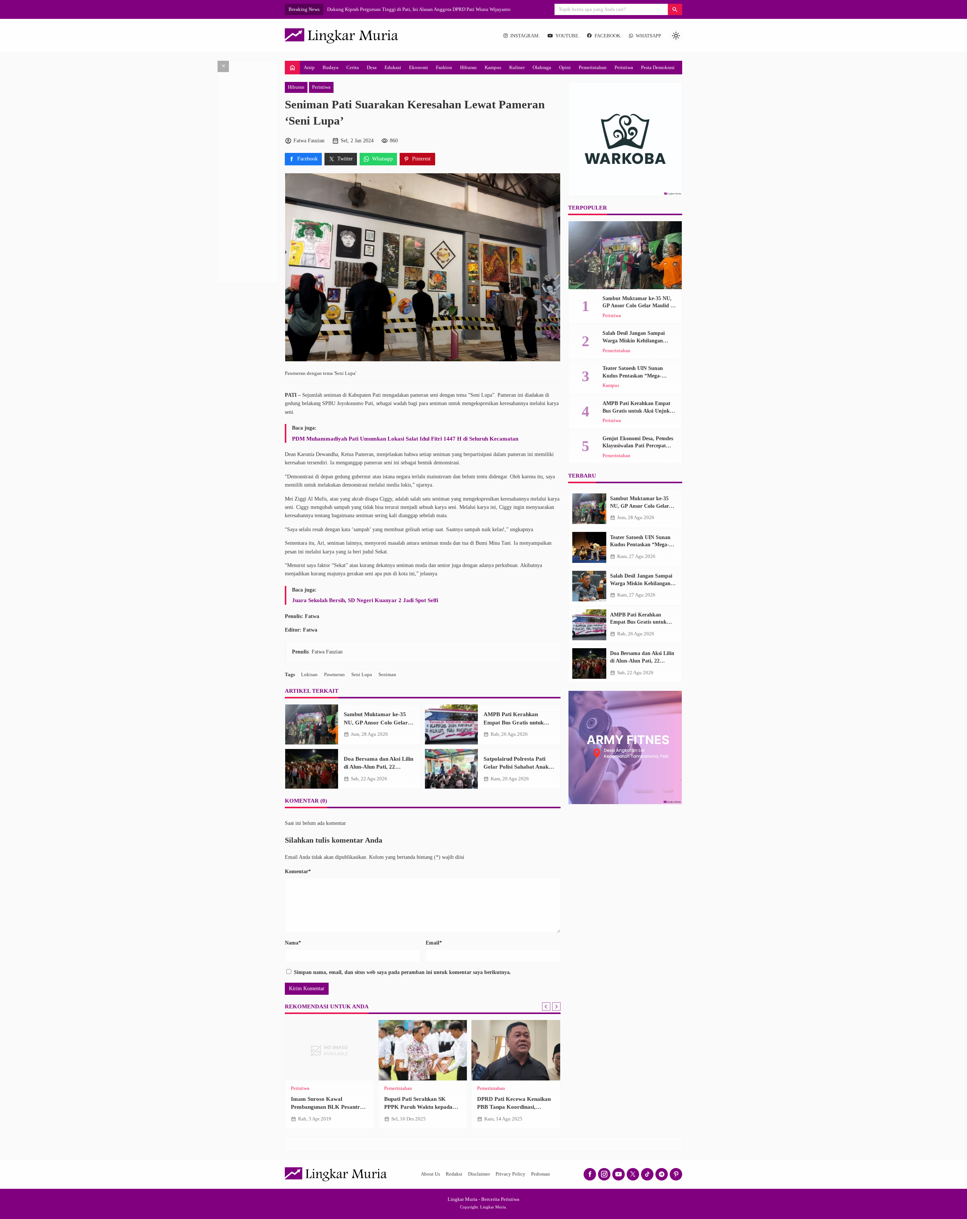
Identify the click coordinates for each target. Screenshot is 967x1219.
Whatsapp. (649, 36)
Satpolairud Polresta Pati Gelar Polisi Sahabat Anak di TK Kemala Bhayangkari (519, 766)
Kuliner (517, 67)
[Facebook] (590, 1174)
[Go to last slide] (546, 1006)
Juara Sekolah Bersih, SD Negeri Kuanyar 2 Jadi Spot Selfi (365, 600)
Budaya (330, 67)
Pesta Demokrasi (658, 67)
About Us (430, 1174)
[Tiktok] (647, 1174)
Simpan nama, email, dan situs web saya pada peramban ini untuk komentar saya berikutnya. (402, 972)
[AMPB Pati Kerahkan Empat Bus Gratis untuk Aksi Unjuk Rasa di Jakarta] (451, 724)
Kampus (493, 67)
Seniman (387, 674)
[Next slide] (556, 1006)
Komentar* (298, 871)
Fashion (444, 67)
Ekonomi (418, 67)
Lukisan (309, 674)
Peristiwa (624, 67)
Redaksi (454, 1174)
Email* (434, 943)
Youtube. (567, 36)
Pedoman (540, 1174)
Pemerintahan (593, 67)
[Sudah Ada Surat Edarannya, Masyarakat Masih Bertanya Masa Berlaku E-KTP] (515, 1050)
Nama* (293, 943)
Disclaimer (479, 1174)
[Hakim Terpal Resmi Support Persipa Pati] (329, 1050)
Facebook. (608, 36)
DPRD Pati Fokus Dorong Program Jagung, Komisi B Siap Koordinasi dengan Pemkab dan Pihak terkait (432, 9)
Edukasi (393, 67)
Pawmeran (334, 674)
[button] (675, 9)
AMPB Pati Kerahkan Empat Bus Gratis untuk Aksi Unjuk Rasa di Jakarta (518, 722)
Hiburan (468, 67)
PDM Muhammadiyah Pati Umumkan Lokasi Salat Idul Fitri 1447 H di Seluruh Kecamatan (405, 438)
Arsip (309, 67)
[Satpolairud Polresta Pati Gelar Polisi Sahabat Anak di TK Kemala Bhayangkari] (451, 769)
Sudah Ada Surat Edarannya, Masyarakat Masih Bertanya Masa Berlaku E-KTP (513, 1107)
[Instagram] (604, 1174)
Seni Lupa (361, 674)
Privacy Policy (510, 1174)
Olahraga (542, 67)
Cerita (352, 67)
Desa (372, 67)
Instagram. (525, 36)
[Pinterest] (676, 1174)
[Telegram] (661, 1174)
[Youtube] (618, 1174)
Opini (565, 67)
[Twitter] (633, 1174)
